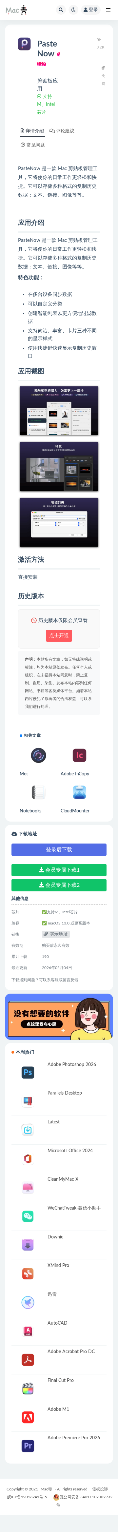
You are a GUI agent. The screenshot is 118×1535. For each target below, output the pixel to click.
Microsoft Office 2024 (70, 1151)
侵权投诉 (100, 1489)
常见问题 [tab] (36, 145)
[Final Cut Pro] (27, 1389)
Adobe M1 (58, 1409)
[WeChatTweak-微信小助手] (27, 1216)
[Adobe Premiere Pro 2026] (27, 1446)
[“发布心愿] (59, 1017)
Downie (55, 1237)
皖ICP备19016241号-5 (27, 1497)
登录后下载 (59, 849)
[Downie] (27, 1245)
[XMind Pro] (27, 1274)
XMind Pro (58, 1265)
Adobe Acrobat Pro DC (71, 1352)
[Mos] (38, 755)
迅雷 (52, 1294)
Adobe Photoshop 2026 (72, 1064)
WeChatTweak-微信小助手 (74, 1208)
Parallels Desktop (65, 1093)
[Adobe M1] (27, 1417)
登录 (93, 10)
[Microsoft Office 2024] (27, 1159)
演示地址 (58, 934)
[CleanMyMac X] (27, 1187)
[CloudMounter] (79, 792)
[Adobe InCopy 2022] (79, 755)
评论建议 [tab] (65, 131)
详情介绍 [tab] (35, 131)
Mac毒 (46, 1489)
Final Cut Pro (61, 1380)
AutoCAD (58, 1323)
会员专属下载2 (62, 885)
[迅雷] (27, 1302)
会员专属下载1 (62, 870)
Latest (54, 1122)
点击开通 (59, 635)
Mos (24, 774)
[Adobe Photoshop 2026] (27, 1073)
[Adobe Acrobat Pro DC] (27, 1360)
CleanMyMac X (63, 1179)
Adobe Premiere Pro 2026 (74, 1438)
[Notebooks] (38, 792)
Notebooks (30, 811)
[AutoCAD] (27, 1331)
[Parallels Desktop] (27, 1101)
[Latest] (27, 1130)
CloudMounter (75, 811)
